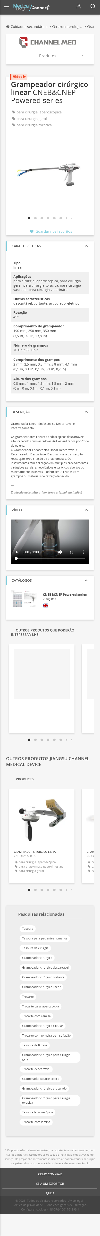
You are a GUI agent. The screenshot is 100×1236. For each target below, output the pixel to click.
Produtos (47, 56)
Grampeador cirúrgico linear (41, 987)
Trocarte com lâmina (36, 1122)
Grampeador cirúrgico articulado (44, 1088)
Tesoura (27, 929)
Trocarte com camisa (36, 1016)
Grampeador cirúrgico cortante (43, 977)
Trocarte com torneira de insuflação (46, 1035)
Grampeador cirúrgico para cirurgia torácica (46, 1100)
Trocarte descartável (36, 1069)
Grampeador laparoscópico (40, 1079)
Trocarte (28, 997)
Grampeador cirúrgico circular (42, 1026)
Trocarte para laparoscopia (40, 1006)
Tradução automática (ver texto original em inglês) (46, 492)
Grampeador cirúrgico (37, 958)
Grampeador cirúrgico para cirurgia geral (46, 1057)
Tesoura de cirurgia (35, 948)
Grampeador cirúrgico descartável (45, 967)
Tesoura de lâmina (34, 1045)
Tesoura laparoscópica (37, 1112)
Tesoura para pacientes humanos (44, 938)
